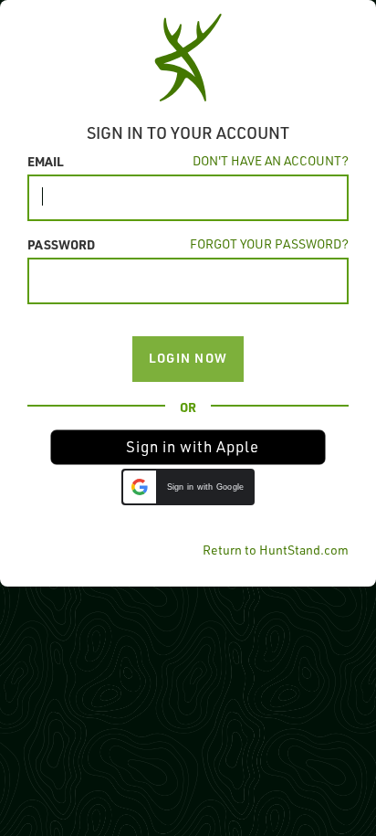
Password (61, 244)
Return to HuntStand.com (276, 549)
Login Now (188, 357)
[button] (188, 447)
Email (45, 161)
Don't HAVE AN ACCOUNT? (271, 160)
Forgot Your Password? (269, 243)
